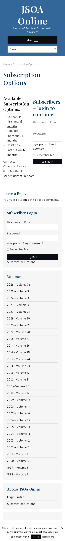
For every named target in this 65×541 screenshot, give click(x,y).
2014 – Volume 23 (18, 366)
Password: (40, 133)
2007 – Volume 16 (18, 413)
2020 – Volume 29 (19, 325)
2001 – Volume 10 (18, 454)
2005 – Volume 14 (18, 427)
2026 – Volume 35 (19, 284)
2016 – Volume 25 (18, 352)
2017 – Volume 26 (18, 345)
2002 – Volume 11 (18, 447)
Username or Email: (45, 122)
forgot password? (33, 243)
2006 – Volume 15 (18, 420)
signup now (40, 144)
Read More (48, 536)
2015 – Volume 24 (18, 359)
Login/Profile (15, 497)
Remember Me (45, 155)
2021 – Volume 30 (18, 318)
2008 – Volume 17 (18, 406)
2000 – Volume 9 (18, 460)
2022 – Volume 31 (18, 311)
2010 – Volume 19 (18, 393)
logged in (26, 199)
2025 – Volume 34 (19, 291)
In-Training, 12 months (15, 121)
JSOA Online (32, 15)
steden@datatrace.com (18, 176)
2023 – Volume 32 (18, 305)
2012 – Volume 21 (18, 379)
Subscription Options (21, 262)
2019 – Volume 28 (18, 332)
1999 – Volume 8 (18, 467)
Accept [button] (36, 537)
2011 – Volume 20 (18, 386)
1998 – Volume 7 (17, 474)
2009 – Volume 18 (18, 399)
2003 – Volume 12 (18, 440)
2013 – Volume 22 (18, 372)
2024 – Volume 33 (19, 298)
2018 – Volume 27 (18, 338)
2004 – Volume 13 (18, 433)
